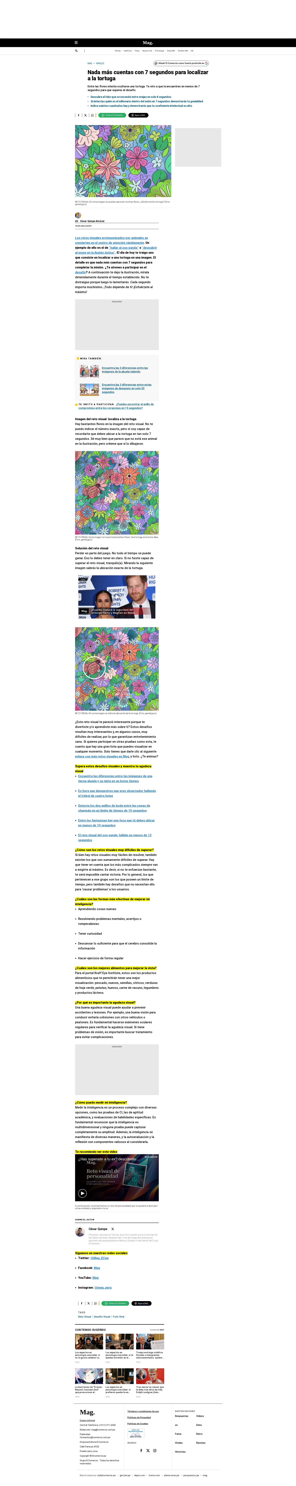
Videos (200, 1416)
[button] (82, 1193)
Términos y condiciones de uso (143, 1411)
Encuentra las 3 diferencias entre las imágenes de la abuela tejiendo (125, 369)
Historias (180, 1451)
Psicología (159, 51)
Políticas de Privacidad (139, 1417)
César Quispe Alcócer (92, 221)
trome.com (154, 1475)
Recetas (201, 1442)
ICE (192, 51)
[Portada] (87, 1417)
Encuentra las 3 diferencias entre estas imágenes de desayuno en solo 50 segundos (127, 388)
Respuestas (181, 1416)
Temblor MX (183, 51)
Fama (178, 1433)
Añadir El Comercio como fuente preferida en (181, 63)
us (176, 1425)
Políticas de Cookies (137, 1423)
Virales (179, 1442)
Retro (199, 1433)
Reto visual (84, 1316)
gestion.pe (125, 1475)
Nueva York (147, 51)
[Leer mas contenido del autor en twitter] (113, 1229)
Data (199, 1425)
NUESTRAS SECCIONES (185, 1411)
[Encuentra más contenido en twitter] (85, 115)
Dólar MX (171, 51)
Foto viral (118, 1316)
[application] (117, 1177)
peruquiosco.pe (191, 1475)
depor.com (139, 1475)
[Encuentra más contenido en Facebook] (78, 115)
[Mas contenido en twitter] (148, 1450)
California (128, 51)
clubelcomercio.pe (106, 1475)
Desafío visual (102, 1316)
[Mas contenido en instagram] (154, 1450)
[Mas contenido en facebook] (141, 1450)
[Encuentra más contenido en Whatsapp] (92, 115)
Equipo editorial (87, 1420)
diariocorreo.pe (172, 1475)
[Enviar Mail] (77, 221)
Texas (137, 51)
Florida (118, 51)
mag (205, 1475)
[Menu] (78, 43)
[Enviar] (76, 51)
